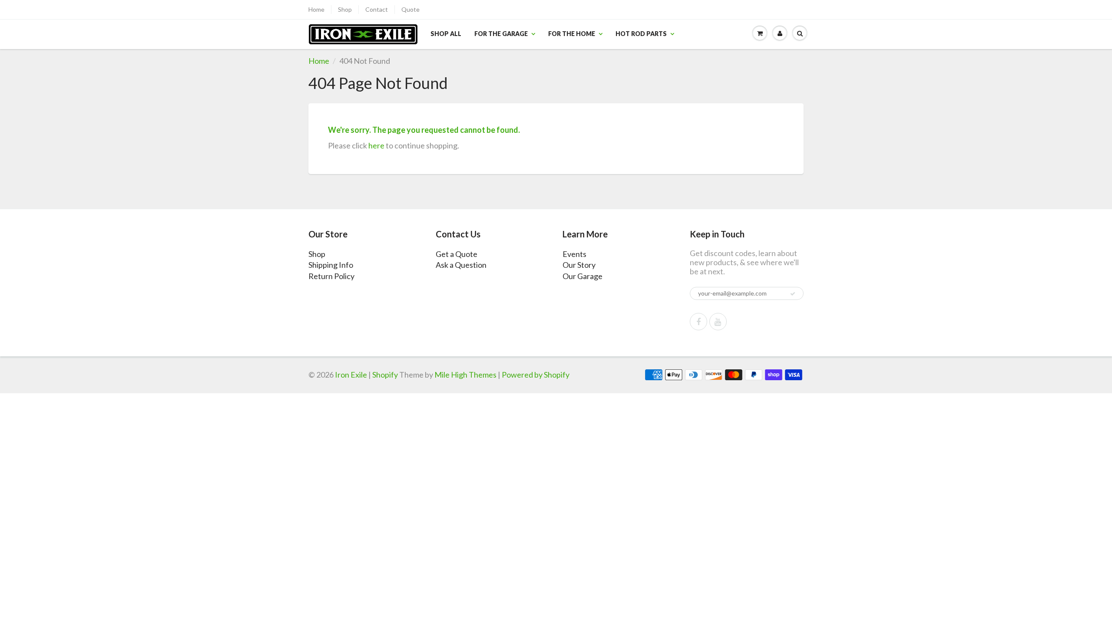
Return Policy (331, 276)
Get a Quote (456, 254)
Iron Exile (351, 374)
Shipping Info (330, 265)
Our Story (579, 265)
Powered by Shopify (535, 374)
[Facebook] (698, 321)
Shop (345, 9)
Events (574, 254)
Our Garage (582, 276)
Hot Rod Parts (641, 33)
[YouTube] (718, 321)
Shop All (445, 33)
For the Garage (501, 33)
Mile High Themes (465, 374)
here (376, 145)
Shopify (385, 374)
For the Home (571, 33)
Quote (410, 9)
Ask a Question (461, 265)
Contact (376, 9)
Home (316, 9)
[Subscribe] (793, 294)
